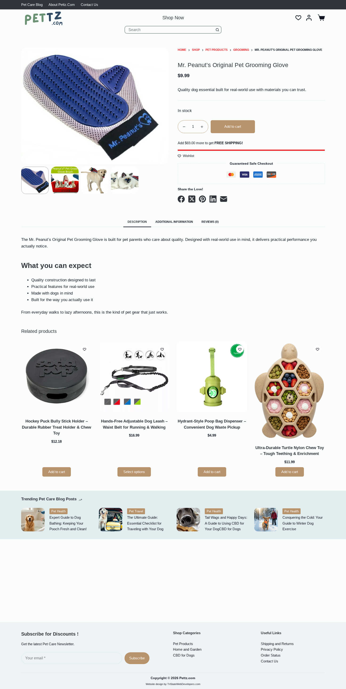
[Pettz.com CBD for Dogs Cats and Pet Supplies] (43, 18)
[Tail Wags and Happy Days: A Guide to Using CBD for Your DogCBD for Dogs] (188, 519)
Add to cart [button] (56, 472)
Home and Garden (187, 649)
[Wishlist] (298, 18)
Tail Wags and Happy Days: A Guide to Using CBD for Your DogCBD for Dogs (226, 523)
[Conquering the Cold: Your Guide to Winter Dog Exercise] (266, 519)
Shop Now (173, 17)
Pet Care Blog (32, 5)
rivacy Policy (272, 649)
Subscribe (137, 658)
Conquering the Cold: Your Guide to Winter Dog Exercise (302, 523)
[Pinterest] (202, 199)
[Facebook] (181, 199)
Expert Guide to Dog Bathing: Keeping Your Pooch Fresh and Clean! (68, 523)
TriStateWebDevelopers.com (183, 684)
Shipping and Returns (277, 644)
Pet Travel (136, 511)
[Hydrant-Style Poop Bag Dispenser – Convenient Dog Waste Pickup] (212, 377)
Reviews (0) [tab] (210, 221)
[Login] (309, 18)
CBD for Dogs (184, 655)
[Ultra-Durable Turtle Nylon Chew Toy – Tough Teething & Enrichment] (289, 390)
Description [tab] (137, 221)
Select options (134, 472)
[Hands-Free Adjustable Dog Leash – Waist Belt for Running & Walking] (134, 377)
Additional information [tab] (174, 221)
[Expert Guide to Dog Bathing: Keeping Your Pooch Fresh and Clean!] (33, 519)
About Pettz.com (61, 5)
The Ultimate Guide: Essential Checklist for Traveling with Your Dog (145, 523)
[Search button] (217, 30)
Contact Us (89, 5)
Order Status (271, 655)
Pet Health (58, 511)
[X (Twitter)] (191, 199)
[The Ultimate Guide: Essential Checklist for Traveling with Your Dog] (110, 519)
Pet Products (183, 644)
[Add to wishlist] (84, 349)
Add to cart (232, 126)
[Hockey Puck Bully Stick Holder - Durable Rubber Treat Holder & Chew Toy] (56, 377)
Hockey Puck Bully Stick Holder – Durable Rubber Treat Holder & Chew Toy (56, 427)
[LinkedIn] (213, 199)
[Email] (223, 199)
